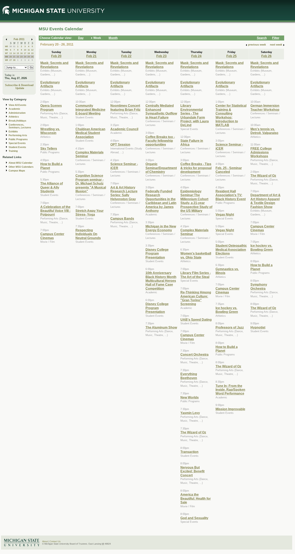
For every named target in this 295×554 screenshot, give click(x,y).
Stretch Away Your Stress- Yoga (89, 212)
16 (21, 53)
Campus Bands (122, 218)
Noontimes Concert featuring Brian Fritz (125, 107)
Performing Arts (18, 135)
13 (10, 53)
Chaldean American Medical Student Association (90, 133)
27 (10, 60)
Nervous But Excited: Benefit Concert (192, 471)
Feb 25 (231, 56)
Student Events (17, 147)
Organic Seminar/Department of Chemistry (161, 168)
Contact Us (55, 541)
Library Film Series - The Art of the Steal (195, 274)
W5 (6, 46)
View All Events (17, 105)
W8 (6, 57)
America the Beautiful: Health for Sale (195, 498)
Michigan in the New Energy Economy (160, 228)
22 (18, 57)
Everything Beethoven (188, 375)
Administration (17, 113)
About (45, 541)
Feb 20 (56, 56)
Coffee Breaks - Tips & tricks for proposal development (196, 168)
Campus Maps (17, 170)
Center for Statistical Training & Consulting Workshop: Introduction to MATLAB (231, 115)
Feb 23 (161, 56)
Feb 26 (266, 56)
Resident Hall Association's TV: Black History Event (231, 195)
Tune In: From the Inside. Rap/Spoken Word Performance (230, 389)
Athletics (14, 116)
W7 (6, 53)
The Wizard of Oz (193, 432)
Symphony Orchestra (258, 286)
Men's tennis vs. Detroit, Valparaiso (264, 131)
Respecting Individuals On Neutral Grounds (88, 234)
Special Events (17, 143)
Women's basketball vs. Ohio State (195, 255)
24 (25, 57)
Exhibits (13, 131)
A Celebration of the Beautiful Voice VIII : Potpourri (55, 210)
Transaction (189, 452)
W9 (6, 60)
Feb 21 (91, 56)
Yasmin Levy (190, 413)
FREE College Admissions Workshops (261, 152)
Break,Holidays (17, 120)
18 (28, 53)
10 (25, 50)
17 (25, 53)
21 (14, 57)
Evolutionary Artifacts (50, 84)
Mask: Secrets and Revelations (54, 64)
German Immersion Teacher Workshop (264, 107)
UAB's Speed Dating (196, 319)
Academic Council (124, 129)
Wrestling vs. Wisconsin (50, 131)
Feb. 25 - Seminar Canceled (229, 170)
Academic (14, 109)
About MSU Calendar (21, 162)
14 (14, 53)
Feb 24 (196, 56)
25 (28, 57)
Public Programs (18, 139)
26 (32, 57)
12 (32, 50)
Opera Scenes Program (51, 107)
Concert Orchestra (194, 354)
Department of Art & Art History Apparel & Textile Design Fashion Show (265, 200)
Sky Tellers (48, 148)
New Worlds (189, 397)
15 (18, 53)
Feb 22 (126, 56)
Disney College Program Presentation (157, 253)
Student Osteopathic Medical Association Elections (231, 249)
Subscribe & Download (19, 85)
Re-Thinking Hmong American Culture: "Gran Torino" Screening (195, 298)
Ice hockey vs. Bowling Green (227, 310)
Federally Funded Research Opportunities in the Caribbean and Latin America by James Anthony (160, 200)
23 (21, 57)
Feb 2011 (19, 39)
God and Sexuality (194, 518)
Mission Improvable (230, 409)
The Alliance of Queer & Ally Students (51, 187)
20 (10, 57)
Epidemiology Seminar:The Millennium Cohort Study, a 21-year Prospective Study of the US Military (196, 200)
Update (19, 88)
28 (14, 60)
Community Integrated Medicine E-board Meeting (90, 109)
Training (13, 151)
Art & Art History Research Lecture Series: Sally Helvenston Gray (123, 193)
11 (29, 50)
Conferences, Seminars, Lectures (20, 126)
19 (32, 53)
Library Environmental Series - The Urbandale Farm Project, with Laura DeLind (194, 115)
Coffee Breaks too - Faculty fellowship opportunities (160, 140)
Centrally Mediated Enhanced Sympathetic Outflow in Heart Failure (161, 111)
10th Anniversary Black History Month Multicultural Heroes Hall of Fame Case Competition (160, 280)
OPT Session (120, 144)
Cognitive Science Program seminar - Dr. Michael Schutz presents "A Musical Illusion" (90, 183)
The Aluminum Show (161, 327)
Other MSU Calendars (21, 166)
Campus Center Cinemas (52, 235)
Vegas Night (225, 214)
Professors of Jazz (230, 327)
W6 (6, 50)
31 (14, 46)
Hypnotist (257, 327)
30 (10, 46)
